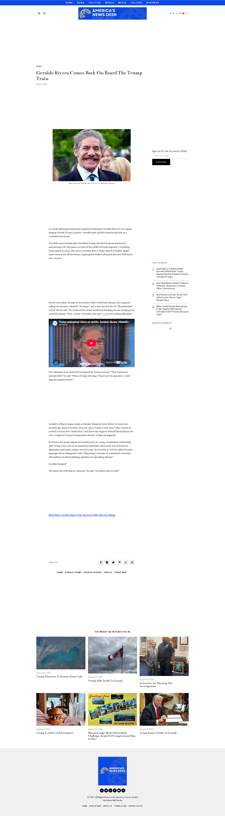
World (109, 3)
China (60, 572)
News (81, 3)
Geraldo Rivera (92, 572)
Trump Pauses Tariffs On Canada (158, 732)
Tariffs (108, 572)
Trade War (120, 572)
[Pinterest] (180, 13)
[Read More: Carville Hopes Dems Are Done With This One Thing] (82, 515)
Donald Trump (73, 572)
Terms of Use (120, 806)
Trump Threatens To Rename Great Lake (59, 676)
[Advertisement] (112, 41)
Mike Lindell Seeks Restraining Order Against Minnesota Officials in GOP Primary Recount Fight (172, 310)
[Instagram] (176, 13)
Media (122, 3)
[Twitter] (173, 13)
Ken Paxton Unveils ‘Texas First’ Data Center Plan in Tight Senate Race (172, 297)
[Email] (187, 13)
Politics (95, 3)
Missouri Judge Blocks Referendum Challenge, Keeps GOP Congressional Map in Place (111, 735)
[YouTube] (183, 13)
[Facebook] (170, 13)
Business (152, 3)
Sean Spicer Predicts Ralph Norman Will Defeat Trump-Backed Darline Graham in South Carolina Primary (172, 273)
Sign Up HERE (95, 806)
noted (106, 313)
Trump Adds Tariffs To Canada (105, 680)
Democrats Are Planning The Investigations (156, 685)
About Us (107, 806)
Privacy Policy (136, 806)
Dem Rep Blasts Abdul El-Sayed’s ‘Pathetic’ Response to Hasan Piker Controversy (172, 286)
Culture (136, 3)
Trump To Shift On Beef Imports (54, 732)
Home (69, 3)
